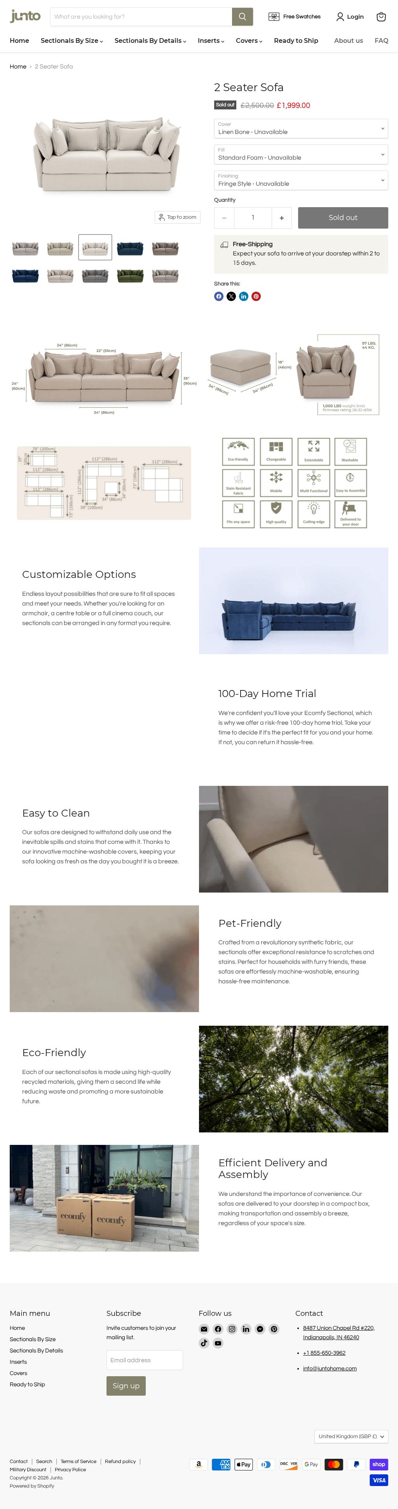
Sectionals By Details (149, 40)
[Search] (242, 17)
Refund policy (120, 1461)
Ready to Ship (296, 40)
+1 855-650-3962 (324, 1353)
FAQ (381, 40)
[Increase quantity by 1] (282, 218)
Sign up (126, 1386)
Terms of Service (78, 1461)
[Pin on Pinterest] (256, 296)
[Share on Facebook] (218, 296)
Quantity (225, 200)
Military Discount (28, 1469)
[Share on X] (231, 296)
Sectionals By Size (70, 40)
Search (44, 1461)
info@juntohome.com (330, 1369)
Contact (19, 1461)
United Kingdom (348, 1436)
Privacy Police (70, 1469)
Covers (247, 40)
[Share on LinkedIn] (243, 296)
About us (348, 40)
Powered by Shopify (32, 1486)
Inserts (209, 40)
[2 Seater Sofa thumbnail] (25, 247)
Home (19, 40)
